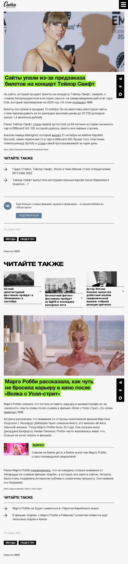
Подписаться (29, 215)
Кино (38, 445)
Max (120, 94)
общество (27, 239)
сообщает (79, 102)
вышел (56, 135)
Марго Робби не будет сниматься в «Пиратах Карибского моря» (55, 508)
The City (10, 4)
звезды (10, 239)
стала (37, 124)
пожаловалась (41, 470)
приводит (10, 412)
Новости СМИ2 (12, 251)
